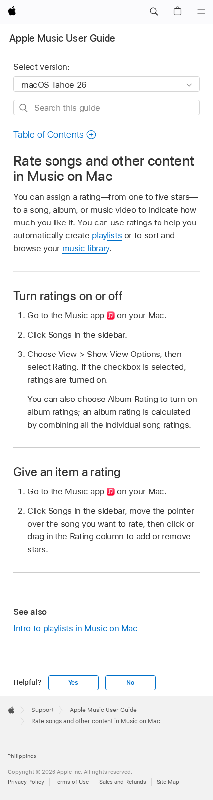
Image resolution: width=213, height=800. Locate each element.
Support (42, 710)
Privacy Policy (26, 781)
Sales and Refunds (122, 781)
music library (85, 248)
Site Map (168, 781)
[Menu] (201, 12)
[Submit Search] (24, 108)
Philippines (21, 756)
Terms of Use (71, 781)
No (130, 682)
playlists (107, 235)
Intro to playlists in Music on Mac (75, 628)
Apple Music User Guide (62, 38)
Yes (73, 682)
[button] (153, 12)
